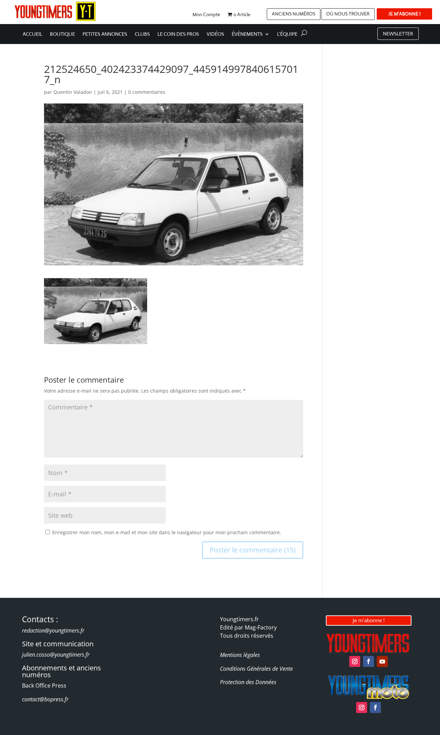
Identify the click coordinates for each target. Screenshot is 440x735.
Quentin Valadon (72, 92)
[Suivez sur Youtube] (382, 661)
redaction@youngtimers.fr (53, 630)
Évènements (247, 34)
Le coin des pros (178, 34)
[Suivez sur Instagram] (354, 661)
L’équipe (287, 34)
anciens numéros (293, 14)
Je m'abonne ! (369, 620)
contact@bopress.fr (45, 699)
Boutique (62, 34)
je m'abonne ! (404, 14)
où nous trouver (348, 14)
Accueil (32, 34)
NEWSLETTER (398, 33)
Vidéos (215, 34)
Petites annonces (104, 34)
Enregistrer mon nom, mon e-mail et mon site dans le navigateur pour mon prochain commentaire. (166, 532)
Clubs (142, 34)
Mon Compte (206, 15)
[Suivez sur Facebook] (368, 661)
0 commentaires (146, 92)
